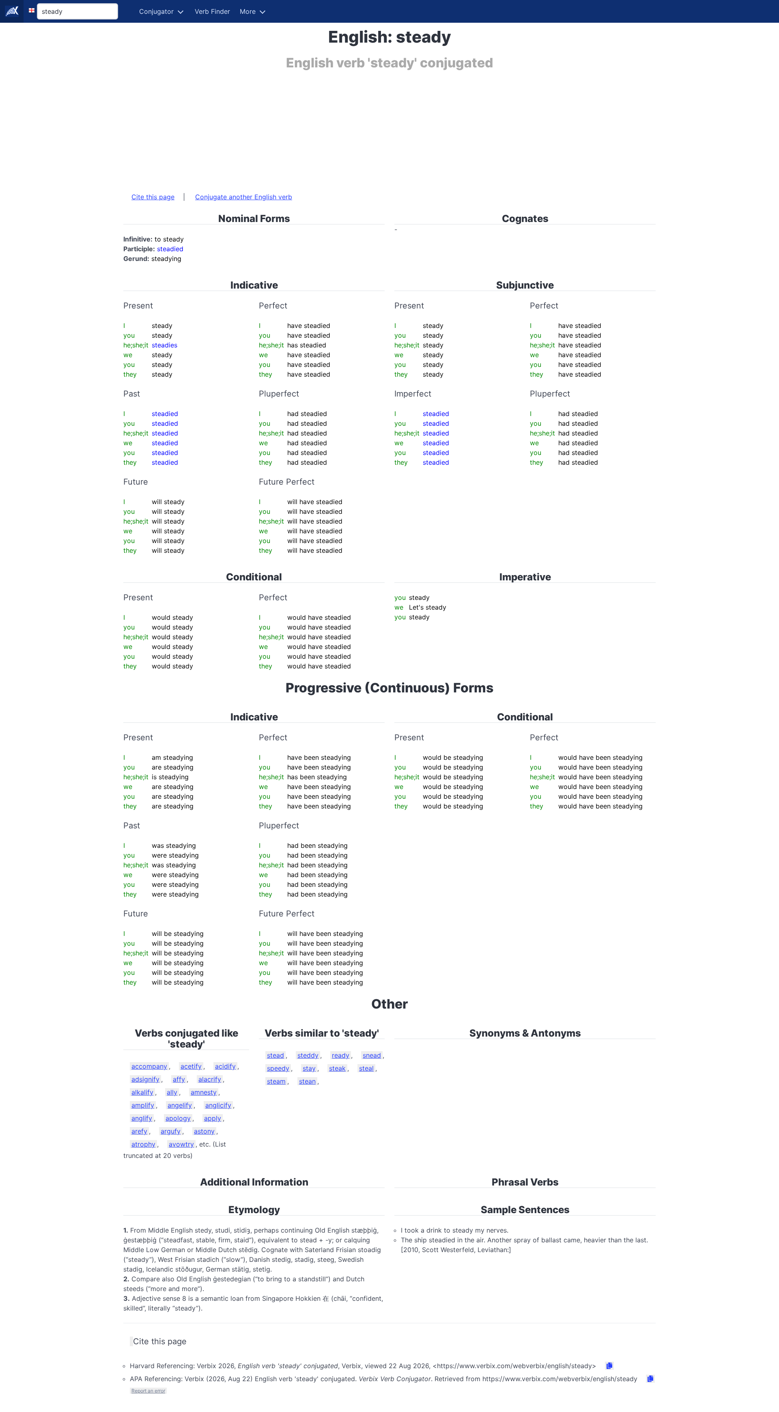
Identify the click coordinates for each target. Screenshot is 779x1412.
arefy (139, 1131)
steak (337, 1068)
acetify (191, 1066)
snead (372, 1055)
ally (172, 1092)
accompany (149, 1066)
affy (179, 1079)
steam (276, 1081)
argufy (171, 1131)
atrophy (143, 1144)
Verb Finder (212, 11)
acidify (225, 1066)
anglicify (218, 1105)
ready (340, 1055)
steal (366, 1068)
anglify (141, 1118)
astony (204, 1131)
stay (309, 1068)
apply (212, 1118)
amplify (142, 1105)
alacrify (209, 1079)
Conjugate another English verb (243, 197)
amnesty (204, 1092)
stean (307, 1081)
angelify (180, 1105)
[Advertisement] (366, 127)
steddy (307, 1055)
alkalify (142, 1092)
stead (275, 1055)
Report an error (148, 1391)
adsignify (145, 1079)
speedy (278, 1068)
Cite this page (152, 197)
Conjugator (156, 11)
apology (178, 1118)
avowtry (181, 1144)
